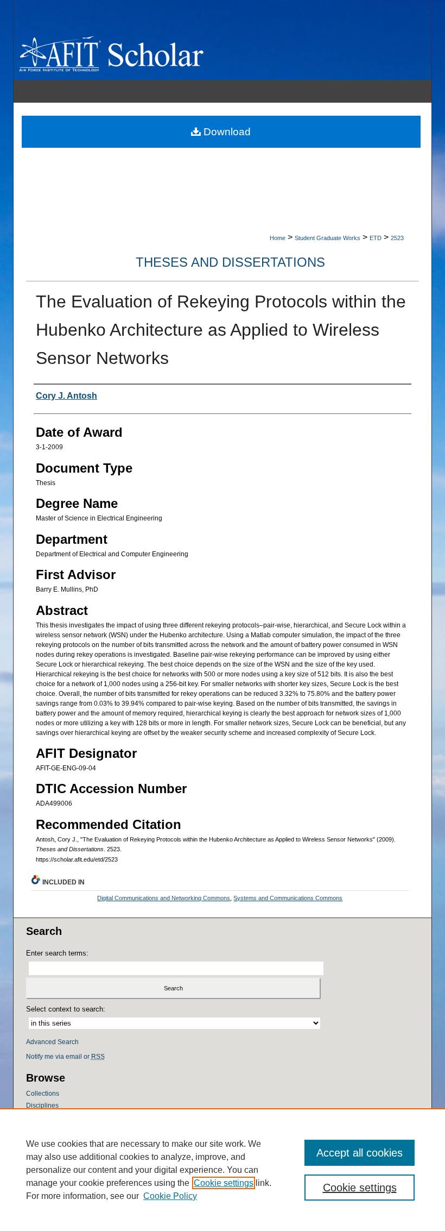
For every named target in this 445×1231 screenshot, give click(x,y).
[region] (222, 1169)
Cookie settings (223, 1183)
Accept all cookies (359, 1153)
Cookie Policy (170, 1196)
